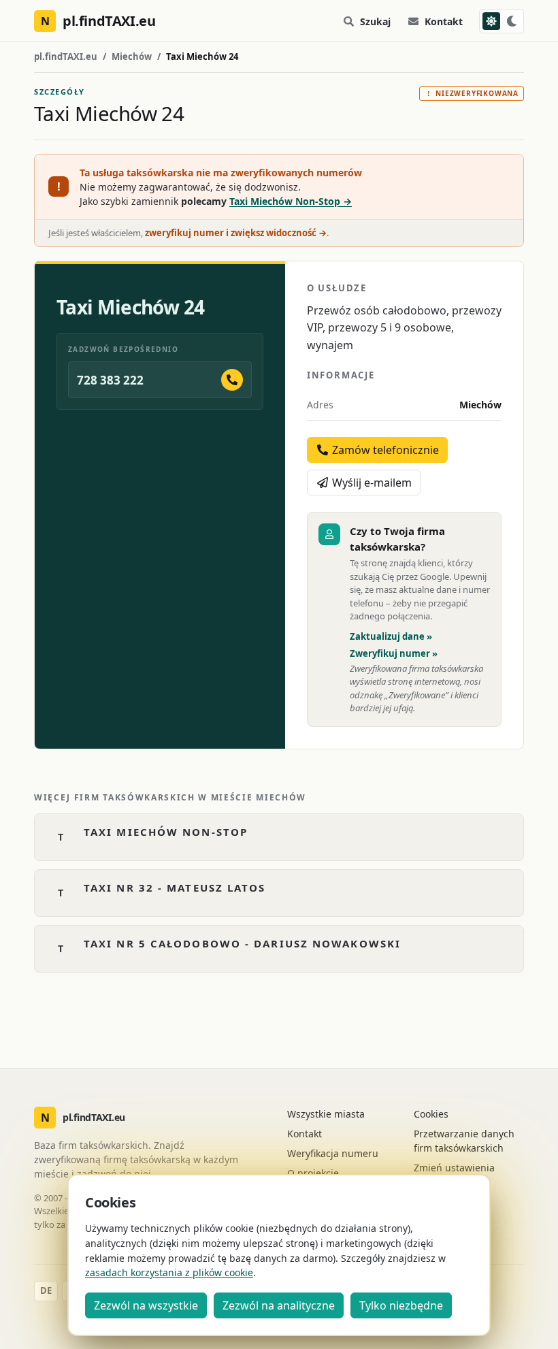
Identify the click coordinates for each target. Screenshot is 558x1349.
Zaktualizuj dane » (391, 636)
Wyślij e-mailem (370, 482)
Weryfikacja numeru (332, 1153)
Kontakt (444, 21)
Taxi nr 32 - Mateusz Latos (175, 887)
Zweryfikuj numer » (394, 653)
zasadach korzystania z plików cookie (169, 1272)
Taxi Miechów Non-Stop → (290, 201)
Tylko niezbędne (401, 1305)
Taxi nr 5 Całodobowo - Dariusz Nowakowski (242, 943)
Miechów (132, 56)
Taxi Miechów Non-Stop (166, 832)
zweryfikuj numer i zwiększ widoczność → (236, 233)
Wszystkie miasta (326, 1113)
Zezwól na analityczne (279, 1305)
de (46, 1290)
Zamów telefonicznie (384, 449)
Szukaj (375, 21)
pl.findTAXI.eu (65, 56)
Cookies (431, 1113)
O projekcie (313, 1173)
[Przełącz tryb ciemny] (501, 21)
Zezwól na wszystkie (146, 1305)
